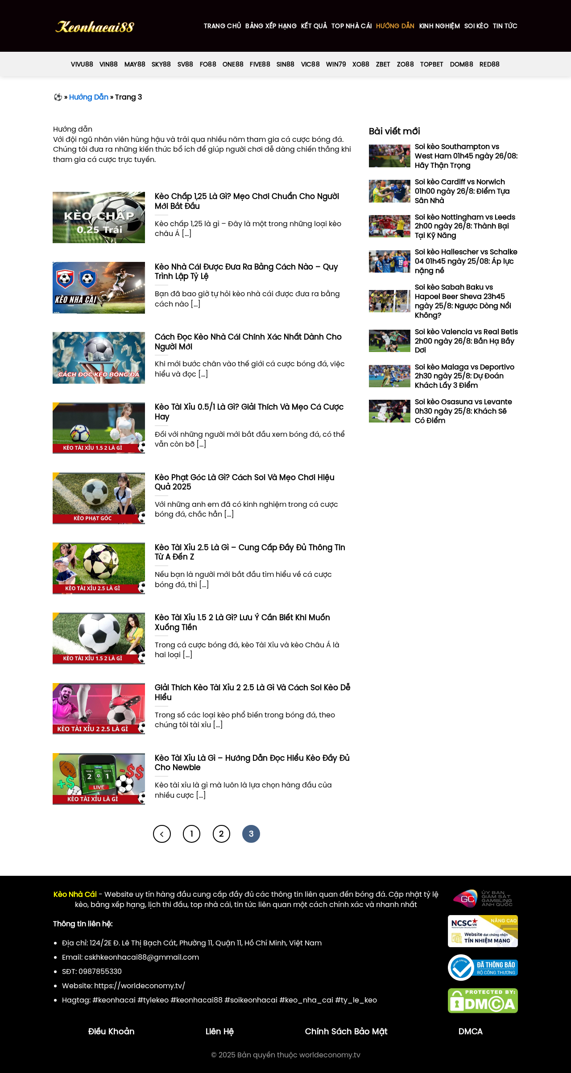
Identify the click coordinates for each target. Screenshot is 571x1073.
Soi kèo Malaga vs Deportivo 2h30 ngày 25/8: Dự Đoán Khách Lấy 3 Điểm (464, 376)
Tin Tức (505, 25)
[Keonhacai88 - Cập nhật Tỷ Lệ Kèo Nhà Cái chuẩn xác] (95, 26)
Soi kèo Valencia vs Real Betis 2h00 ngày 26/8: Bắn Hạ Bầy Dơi (466, 341)
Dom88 (461, 64)
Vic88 (310, 64)
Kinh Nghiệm (439, 25)
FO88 (208, 64)
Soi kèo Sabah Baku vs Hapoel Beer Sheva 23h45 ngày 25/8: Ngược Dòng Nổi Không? (463, 301)
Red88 (490, 64)
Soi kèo (476, 25)
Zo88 (405, 64)
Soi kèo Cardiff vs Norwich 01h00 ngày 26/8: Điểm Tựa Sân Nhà (462, 191)
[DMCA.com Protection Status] (483, 1000)
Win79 (336, 64)
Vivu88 (82, 64)
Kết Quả (314, 25)
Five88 (260, 64)
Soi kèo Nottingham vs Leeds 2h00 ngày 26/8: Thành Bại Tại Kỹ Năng (465, 226)
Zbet (383, 64)
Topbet (432, 64)
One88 (233, 64)
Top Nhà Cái (351, 25)
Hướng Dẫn (395, 25)
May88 (134, 64)
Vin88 (108, 64)
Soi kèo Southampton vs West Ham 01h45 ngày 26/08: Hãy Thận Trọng (466, 156)
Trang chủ (222, 25)
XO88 (360, 64)
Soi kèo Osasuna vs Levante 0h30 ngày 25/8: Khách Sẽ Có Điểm (463, 411)
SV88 (186, 64)
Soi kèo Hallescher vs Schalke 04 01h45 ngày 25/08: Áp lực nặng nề (466, 261)
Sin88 (285, 64)
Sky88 (161, 64)
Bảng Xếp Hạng (271, 25)
